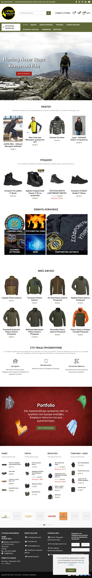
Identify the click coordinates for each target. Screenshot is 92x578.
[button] (74, 13)
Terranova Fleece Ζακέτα (34, 299)
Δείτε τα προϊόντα (24, 73)
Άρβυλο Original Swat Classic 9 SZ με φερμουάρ (35, 193)
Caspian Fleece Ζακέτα (11, 298)
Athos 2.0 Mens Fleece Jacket (59, 487)
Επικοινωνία (8, 2)
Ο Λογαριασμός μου (34, 537)
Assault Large (82, 487)
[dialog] (71, 564)
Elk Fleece (58, 495)
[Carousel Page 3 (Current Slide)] (44, 524)
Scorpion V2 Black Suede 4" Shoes (79, 192)
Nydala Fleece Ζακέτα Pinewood (80, 299)
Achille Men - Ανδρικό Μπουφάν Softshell (13, 145)
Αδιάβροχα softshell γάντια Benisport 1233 (37, 473)
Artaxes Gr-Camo (57, 137)
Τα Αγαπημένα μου (33, 546)
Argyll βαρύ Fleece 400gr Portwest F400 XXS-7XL (61, 475)
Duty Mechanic (36, 492)
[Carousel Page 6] (50, 524)
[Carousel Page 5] (48, 524)
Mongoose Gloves (37, 484)
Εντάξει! (70, 570)
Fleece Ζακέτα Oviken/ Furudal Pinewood (80, 331)
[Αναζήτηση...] (48, 13)
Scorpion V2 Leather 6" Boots (13, 192)
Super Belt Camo (13, 488)
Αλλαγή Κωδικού (33, 556)
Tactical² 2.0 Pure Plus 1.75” (14, 480)
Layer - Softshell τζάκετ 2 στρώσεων (79, 138)
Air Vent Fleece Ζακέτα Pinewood (57, 299)
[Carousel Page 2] (41, 524)
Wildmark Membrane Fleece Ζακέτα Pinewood (34, 332)
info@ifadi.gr (8, 553)
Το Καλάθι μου (32, 541)
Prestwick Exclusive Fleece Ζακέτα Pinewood (11, 332)
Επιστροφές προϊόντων (58, 544)
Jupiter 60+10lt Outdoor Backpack (83, 479)
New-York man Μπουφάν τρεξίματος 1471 (35, 139)
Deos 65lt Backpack (83, 463)
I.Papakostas (33, 574)
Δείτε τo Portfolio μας (46, 428)
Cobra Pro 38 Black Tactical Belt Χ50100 (15, 463)
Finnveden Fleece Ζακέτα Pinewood (57, 331)
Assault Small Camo (83, 471)
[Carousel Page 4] (46, 524)
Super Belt (12, 471)
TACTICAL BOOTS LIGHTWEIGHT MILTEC (57, 192)
